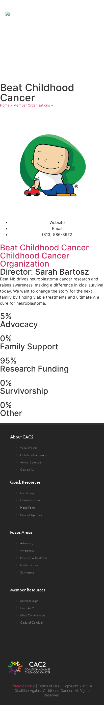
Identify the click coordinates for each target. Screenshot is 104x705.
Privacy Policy (23, 686)
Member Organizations (31, 105)
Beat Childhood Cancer (44, 247)
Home (5, 105)
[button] (91, 58)
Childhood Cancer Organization (34, 260)
